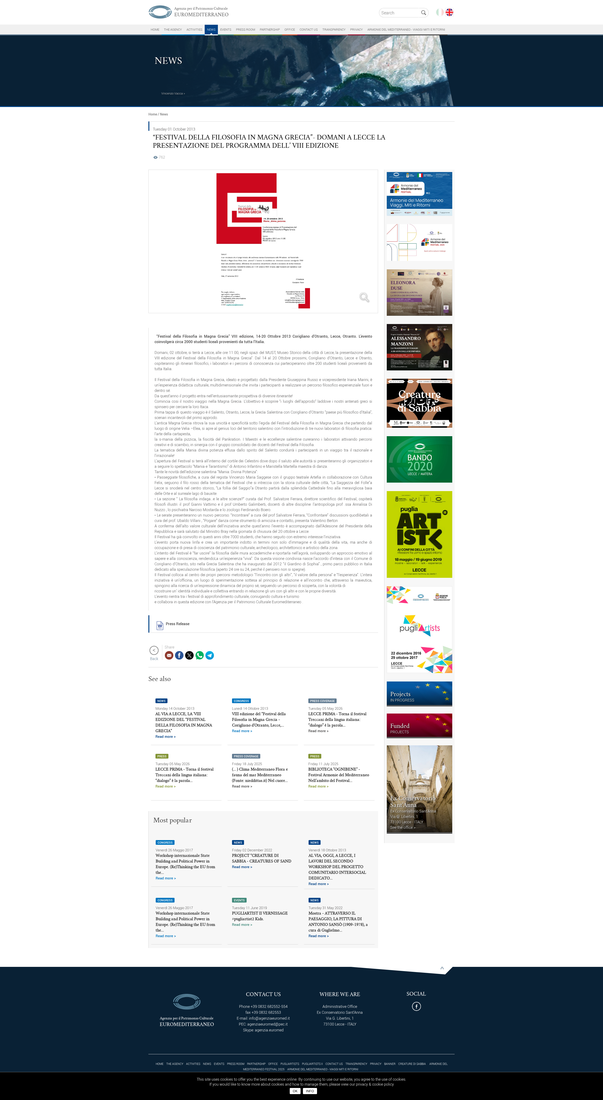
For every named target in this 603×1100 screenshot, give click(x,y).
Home (152, 114)
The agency (173, 29)
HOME (155, 29)
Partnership (270, 29)
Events (225, 29)
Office (290, 29)
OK (295, 1091)
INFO (310, 1091)
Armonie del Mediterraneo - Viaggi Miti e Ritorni (406, 29)
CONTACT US (309, 29)
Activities (194, 29)
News (211, 29)
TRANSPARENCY (334, 29)
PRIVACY (356, 29)
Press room (245, 29)
